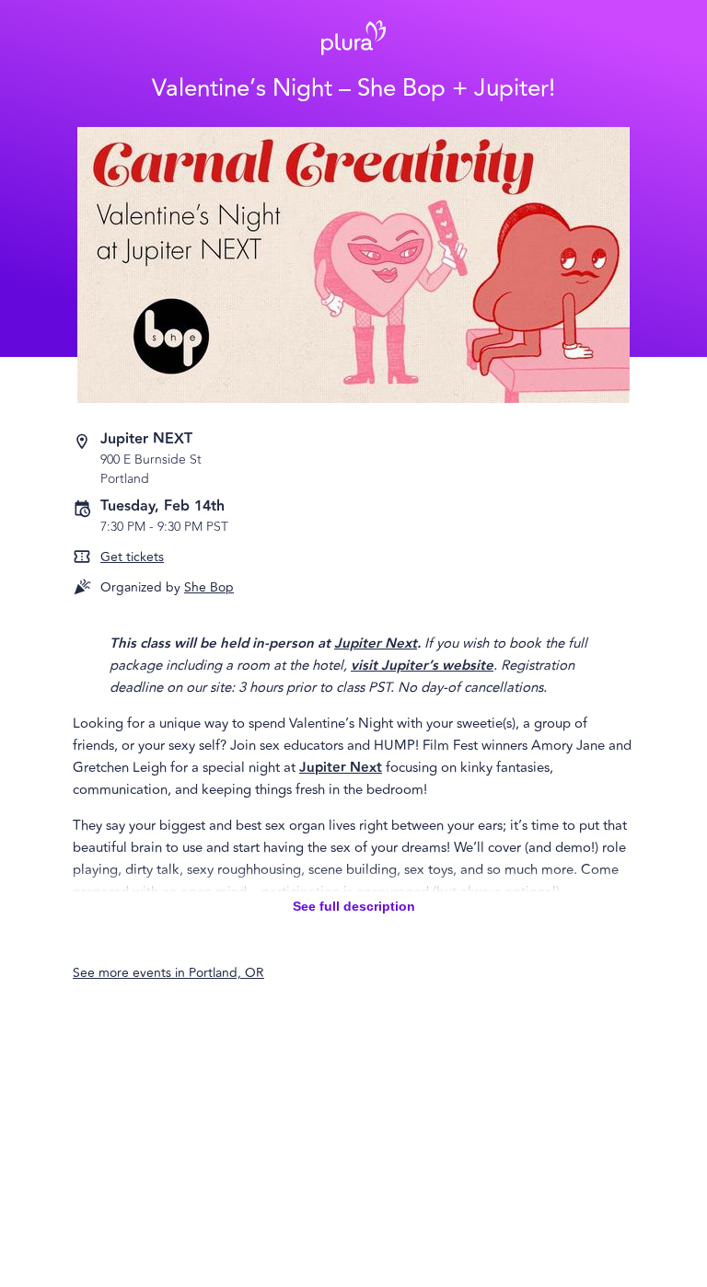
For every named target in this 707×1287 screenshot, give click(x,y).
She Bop (209, 587)
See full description (354, 906)
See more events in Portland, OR (168, 972)
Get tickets (132, 557)
